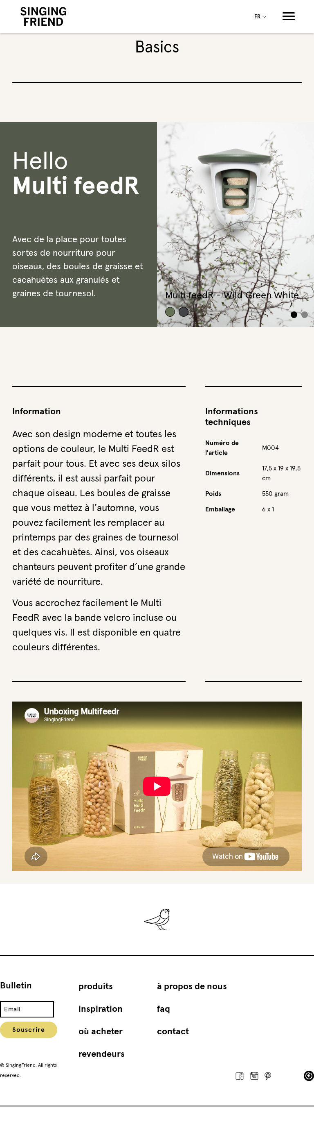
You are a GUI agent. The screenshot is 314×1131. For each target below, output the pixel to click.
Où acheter (100, 1031)
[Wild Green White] (170, 312)
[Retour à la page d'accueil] (43, 16)
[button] (304, 314)
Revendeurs (101, 1054)
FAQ (163, 1009)
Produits (95, 986)
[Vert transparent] (183, 312)
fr (258, 17)
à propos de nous (192, 986)
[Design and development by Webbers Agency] (309, 1076)
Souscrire (28, 1030)
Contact (173, 1031)
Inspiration (100, 1009)
